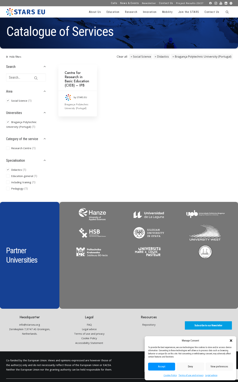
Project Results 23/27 (189, 3)
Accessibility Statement (89, 343)
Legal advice (211, 375)
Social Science (142, 56)
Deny (190, 366)
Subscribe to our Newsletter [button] (208, 325)
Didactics (163, 56)
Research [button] (131, 12)
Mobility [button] (167, 12)
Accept (161, 366)
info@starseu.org (29, 324)
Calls (114, 3)
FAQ (89, 324)
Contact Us (166, 3)
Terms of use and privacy (191, 375)
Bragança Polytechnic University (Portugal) (203, 56)
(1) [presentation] (30, 101)
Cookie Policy (170, 375)
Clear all (122, 56)
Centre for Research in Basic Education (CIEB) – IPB (77, 79)
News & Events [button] (129, 3)
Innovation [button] (150, 12)
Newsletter (149, 3)
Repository (149, 324)
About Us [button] (95, 12)
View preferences (219, 366)
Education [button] (113, 12)
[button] (231, 340)
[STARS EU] (25, 12)
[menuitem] (114, 3)
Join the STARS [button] (188, 12)
